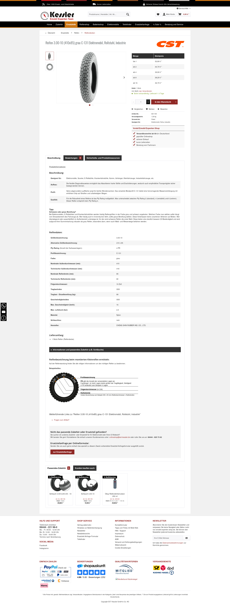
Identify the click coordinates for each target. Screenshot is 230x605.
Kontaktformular (121, 525)
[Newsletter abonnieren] (186, 538)
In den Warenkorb (163, 101)
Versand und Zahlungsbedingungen (128, 542)
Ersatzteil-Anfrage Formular (87, 536)
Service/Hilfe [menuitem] (183, 8)
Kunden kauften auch (85, 468)
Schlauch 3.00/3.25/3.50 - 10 (60, 494)
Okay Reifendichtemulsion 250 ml (115, 495)
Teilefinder (81, 539)
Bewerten (164, 109)
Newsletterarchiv (83, 533)
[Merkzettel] (158, 14)
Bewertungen (73, 158)
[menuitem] (109, 14)
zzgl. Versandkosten (145, 91)
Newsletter (81, 530)
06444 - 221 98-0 (48, 527)
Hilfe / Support (120, 530)
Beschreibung (53, 158)
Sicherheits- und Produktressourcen (103, 158)
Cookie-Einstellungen (123, 548)
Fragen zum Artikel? (61, 420)
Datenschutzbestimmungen (173, 543)
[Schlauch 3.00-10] (88, 483)
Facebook (43, 545)
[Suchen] (127, 14)
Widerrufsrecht (120, 545)
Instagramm (44, 548)
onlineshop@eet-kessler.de (119, 437)
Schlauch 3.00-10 (87, 494)
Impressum (119, 533)
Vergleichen (138, 109)
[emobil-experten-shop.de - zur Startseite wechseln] (57, 16)
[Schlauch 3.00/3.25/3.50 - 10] (60, 483)
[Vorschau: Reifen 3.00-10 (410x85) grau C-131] (50, 56)
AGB (116, 539)
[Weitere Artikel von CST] (170, 45)
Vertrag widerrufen (84, 525)
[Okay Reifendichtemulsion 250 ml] (115, 483)
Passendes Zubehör (58, 468)
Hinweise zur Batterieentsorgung (89, 528)
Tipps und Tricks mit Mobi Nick (126, 528)
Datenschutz (119, 536)
